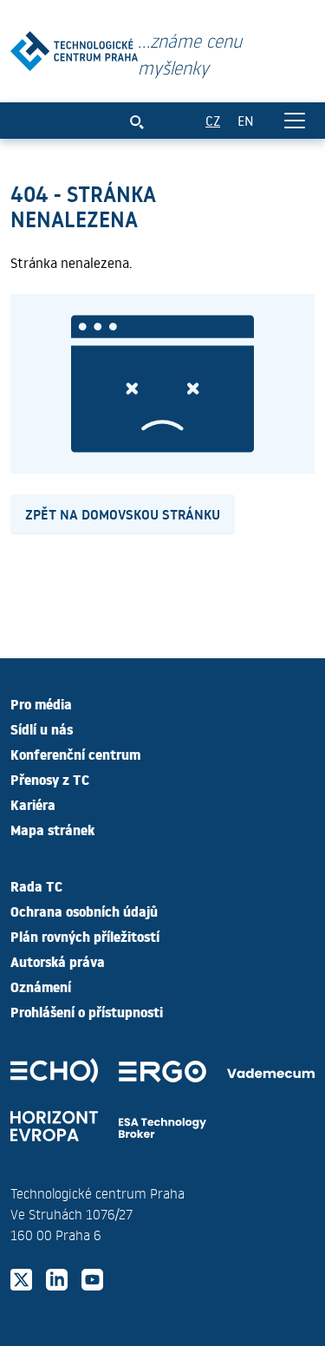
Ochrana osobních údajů (84, 910)
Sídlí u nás (41, 728)
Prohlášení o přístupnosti (86, 1011)
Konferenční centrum (75, 753)
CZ (212, 120)
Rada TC (36, 885)
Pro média (41, 703)
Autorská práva (57, 961)
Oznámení (40, 986)
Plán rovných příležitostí (84, 935)
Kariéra (32, 804)
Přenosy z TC (49, 778)
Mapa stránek (52, 829)
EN (245, 120)
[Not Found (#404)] (74, 47)
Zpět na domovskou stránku (122, 513)
